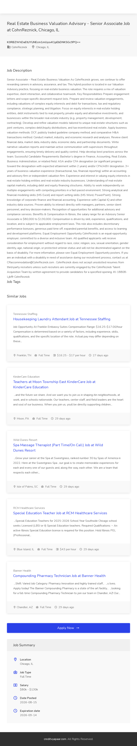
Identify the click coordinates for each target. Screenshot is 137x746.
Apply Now (66, 628)
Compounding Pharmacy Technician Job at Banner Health (59, 575)
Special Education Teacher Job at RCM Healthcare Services (60, 513)
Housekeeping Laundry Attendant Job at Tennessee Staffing (61, 319)
